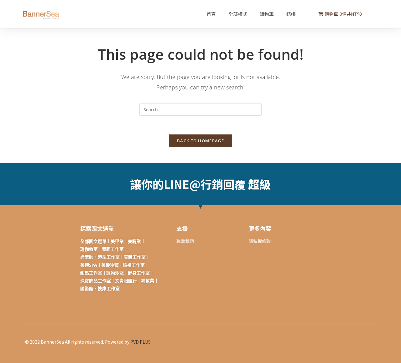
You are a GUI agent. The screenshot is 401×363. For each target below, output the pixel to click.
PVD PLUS (140, 342)
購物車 (267, 14)
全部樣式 (237, 14)
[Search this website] (200, 109)
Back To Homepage (200, 141)
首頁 (211, 14)
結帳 (291, 14)
